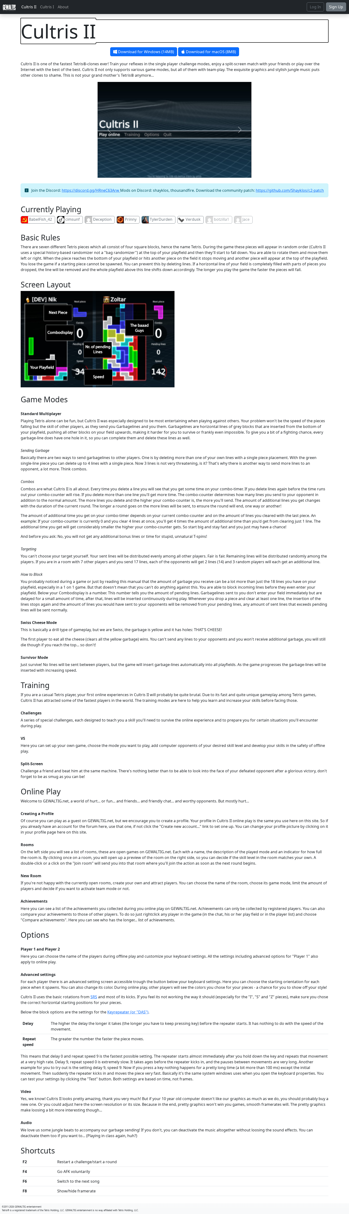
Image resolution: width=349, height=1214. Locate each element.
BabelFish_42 (40, 219)
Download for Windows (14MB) (145, 51)
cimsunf (72, 219)
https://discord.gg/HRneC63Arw (91, 190)
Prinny (131, 219)
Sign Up (336, 6)
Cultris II (28, 6)
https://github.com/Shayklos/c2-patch (290, 190)
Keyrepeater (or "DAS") (127, 1012)
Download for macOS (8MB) (210, 51)
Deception (102, 219)
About (63, 6)
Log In (315, 6)
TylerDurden (161, 219)
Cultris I (47, 6)
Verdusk (193, 219)
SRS (93, 996)
